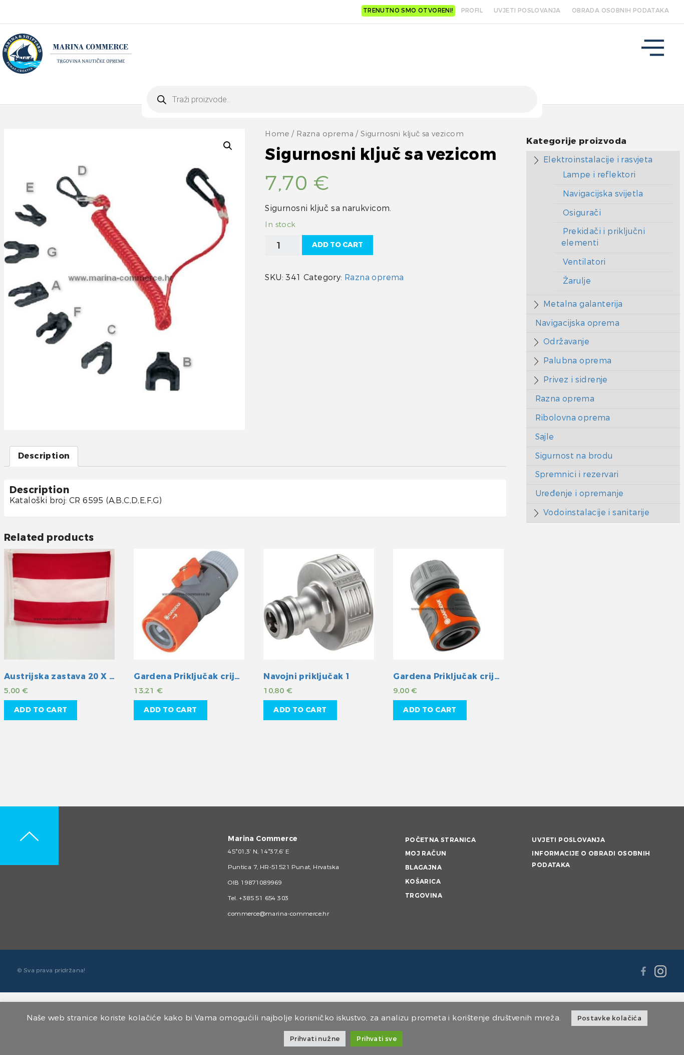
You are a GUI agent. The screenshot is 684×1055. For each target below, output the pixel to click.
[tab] (44, 456)
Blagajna (423, 868)
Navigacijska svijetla (603, 193)
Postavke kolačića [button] (609, 1018)
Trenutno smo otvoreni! (408, 11)
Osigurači (582, 212)
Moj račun (426, 854)
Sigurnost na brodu (574, 456)
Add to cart (337, 245)
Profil (472, 11)
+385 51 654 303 (263, 898)
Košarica (423, 882)
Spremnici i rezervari (577, 474)
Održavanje (566, 341)
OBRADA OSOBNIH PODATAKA (620, 11)
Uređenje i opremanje (579, 493)
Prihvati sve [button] (377, 1038)
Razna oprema (325, 134)
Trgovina (423, 896)
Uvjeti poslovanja (568, 840)
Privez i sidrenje (575, 379)
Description (44, 456)
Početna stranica (440, 840)
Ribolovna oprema (572, 417)
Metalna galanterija (583, 304)
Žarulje (577, 281)
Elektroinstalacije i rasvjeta (598, 159)
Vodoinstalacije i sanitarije (596, 512)
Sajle (544, 437)
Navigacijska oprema (577, 323)
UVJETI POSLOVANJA (527, 11)
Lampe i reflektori (599, 174)
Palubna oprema (577, 360)
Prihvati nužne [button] (315, 1038)
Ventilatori (584, 262)
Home (277, 134)
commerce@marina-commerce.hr (278, 914)
